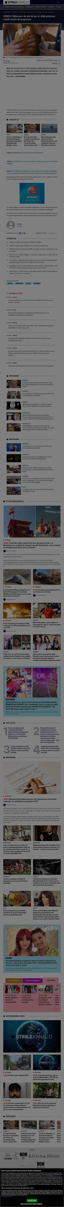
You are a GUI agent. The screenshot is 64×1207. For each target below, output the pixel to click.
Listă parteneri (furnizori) (6, 1196)
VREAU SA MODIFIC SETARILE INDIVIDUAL (31, 1204)
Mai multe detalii (57, 1175)
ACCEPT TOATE (32, 1200)
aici (52, 1181)
